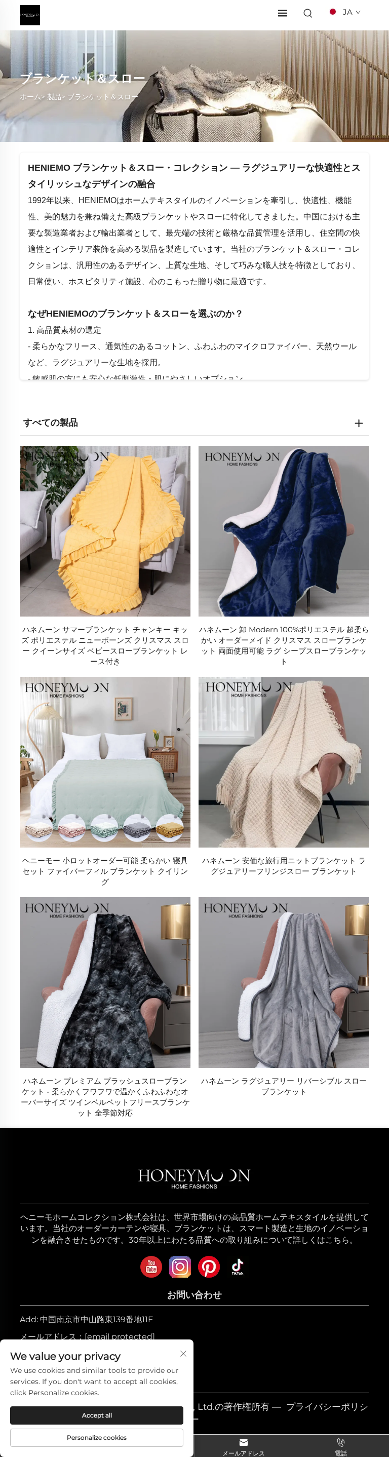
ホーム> (32, 96)
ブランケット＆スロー (102, 96)
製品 (54, 96)
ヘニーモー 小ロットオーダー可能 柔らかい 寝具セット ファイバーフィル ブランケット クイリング (105, 871)
